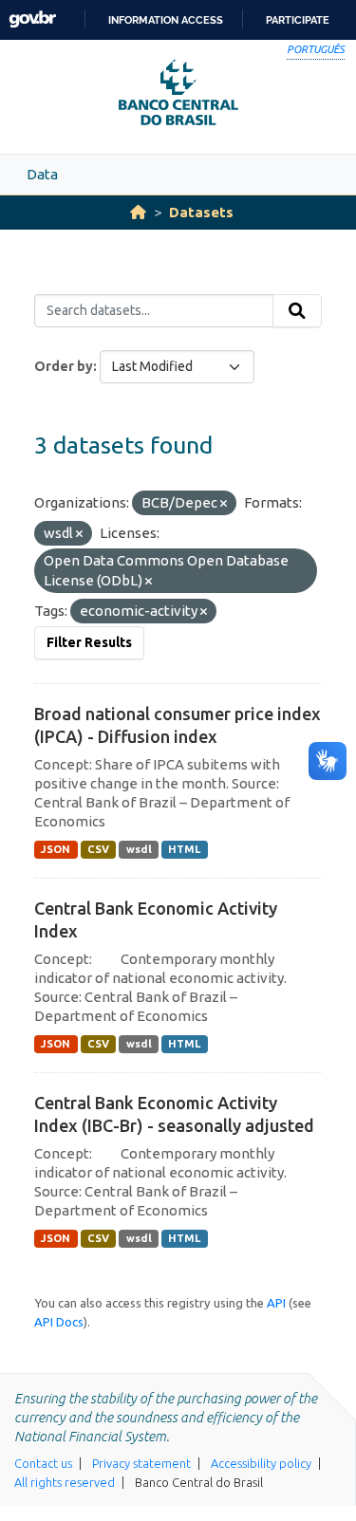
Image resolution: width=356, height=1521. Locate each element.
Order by (63, 366)
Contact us (43, 1463)
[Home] (138, 212)
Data (42, 174)
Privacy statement (141, 1463)
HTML (184, 849)
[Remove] (223, 504)
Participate (297, 20)
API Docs (59, 1321)
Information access (165, 20)
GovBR (32, 19)
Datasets (201, 212)
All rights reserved (64, 1482)
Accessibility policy (261, 1463)
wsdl (139, 849)
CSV (98, 849)
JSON (55, 849)
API (276, 1302)
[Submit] (297, 311)
